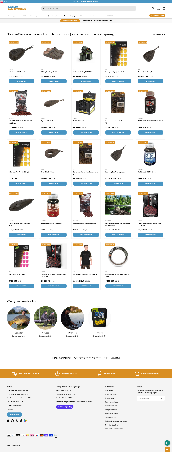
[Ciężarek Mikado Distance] (53, 103)
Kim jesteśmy (109, 398)
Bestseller (19, 333)
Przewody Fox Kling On (145, 72)
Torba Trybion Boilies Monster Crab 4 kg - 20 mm (150, 224)
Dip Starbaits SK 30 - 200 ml (147, 172)
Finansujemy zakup (111, 413)
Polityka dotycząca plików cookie (116, 421)
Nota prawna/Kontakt (112, 402)
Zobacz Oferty (115, 358)
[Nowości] (45, 318)
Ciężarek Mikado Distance (49, 121)
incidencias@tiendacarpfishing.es (23, 398)
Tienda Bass (109, 390)
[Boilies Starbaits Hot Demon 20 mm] (86, 205)
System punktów (110, 417)
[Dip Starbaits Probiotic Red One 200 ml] (150, 103)
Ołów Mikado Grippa (47, 172)
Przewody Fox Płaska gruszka (115, 172)
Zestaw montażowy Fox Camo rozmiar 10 (118, 122)
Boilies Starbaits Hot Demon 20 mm (85, 223)
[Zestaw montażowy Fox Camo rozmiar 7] (86, 154)
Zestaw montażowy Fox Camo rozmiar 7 (85, 173)
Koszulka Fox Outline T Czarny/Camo (85, 274)
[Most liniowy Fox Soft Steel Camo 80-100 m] (118, 256)
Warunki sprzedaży (111, 406)
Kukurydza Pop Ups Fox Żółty (115, 72)
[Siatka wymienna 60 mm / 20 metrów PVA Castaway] (118, 205)
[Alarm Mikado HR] (86, 103)
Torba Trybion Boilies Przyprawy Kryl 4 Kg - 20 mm (53, 275)
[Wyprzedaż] (72, 318)
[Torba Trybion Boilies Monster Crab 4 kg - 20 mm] (150, 205)
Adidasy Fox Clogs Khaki (49, 72)
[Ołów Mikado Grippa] (53, 154)
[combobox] (88, 8)
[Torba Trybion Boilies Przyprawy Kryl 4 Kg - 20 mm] (53, 256)
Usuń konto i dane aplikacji (114, 429)
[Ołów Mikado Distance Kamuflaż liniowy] (21, 205)
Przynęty (99, 333)
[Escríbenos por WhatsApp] (167, 443)
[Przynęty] (99, 318)
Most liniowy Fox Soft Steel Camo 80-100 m (117, 275)
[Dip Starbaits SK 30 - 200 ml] (150, 154)
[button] (164, 8)
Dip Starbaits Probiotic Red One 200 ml (150, 121)
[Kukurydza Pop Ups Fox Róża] (21, 256)
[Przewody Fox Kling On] (150, 54)
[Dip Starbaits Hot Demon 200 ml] (53, 205)
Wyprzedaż (72, 333)
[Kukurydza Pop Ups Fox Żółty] (118, 54)
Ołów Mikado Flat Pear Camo (18, 72)
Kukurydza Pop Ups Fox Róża (18, 274)
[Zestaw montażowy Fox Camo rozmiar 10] (118, 103)
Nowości (45, 333)
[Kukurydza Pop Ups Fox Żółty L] (21, 154)
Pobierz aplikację (110, 394)
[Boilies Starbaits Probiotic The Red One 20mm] (21, 103)
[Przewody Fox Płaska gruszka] (118, 154)
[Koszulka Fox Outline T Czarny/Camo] (86, 256)
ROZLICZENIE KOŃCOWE (70, 21)
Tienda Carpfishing (15, 445)
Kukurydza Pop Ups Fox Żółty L (19, 172)
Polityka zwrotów (111, 409)
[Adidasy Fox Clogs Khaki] (53, 54)
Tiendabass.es (14, 414)
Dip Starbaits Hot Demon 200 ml (51, 223)
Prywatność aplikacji (112, 425)
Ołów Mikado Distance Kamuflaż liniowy (19, 224)
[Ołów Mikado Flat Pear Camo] (21, 54)
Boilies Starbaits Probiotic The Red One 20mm (20, 122)
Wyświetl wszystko (159, 34)
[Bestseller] (18, 318)
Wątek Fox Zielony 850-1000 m (83, 72)
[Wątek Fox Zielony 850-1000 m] (86, 54)
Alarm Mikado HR (78, 121)
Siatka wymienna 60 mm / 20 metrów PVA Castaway (117, 224)
